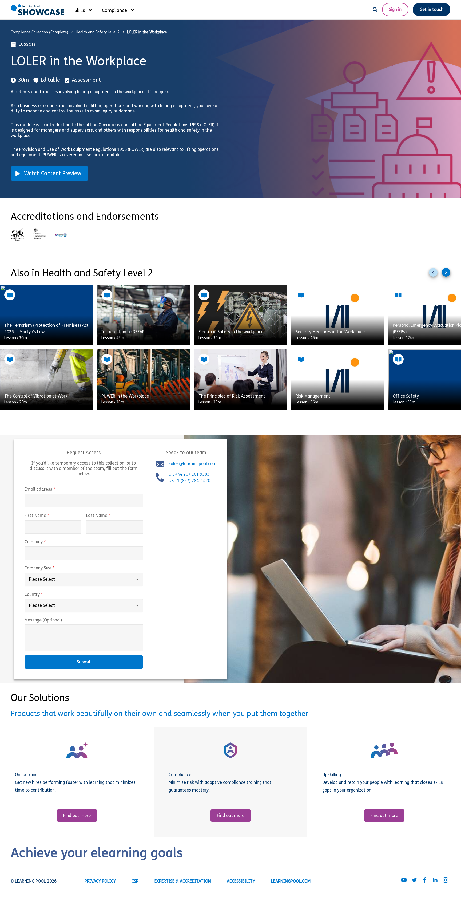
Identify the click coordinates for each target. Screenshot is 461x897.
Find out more (77, 816)
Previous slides (435, 274)
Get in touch (431, 10)
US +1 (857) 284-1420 (189, 481)
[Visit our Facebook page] (425, 880)
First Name (48, 516)
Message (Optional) (43, 620)
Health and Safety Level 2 (98, 32)
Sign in (395, 10)
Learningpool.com (291, 881)
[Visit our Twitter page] (414, 880)
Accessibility (241, 881)
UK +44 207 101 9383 (189, 475)
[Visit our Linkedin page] (435, 880)
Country (45, 594)
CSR (135, 881)
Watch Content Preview (52, 173)
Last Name (109, 516)
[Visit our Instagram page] (446, 880)
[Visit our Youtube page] (404, 880)
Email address (51, 489)
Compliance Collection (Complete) (39, 32)
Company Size (51, 568)
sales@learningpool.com (193, 464)
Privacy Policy (100, 881)
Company (46, 542)
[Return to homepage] (37, 9)
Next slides (448, 274)
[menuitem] (83, 9)
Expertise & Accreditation (182, 881)
